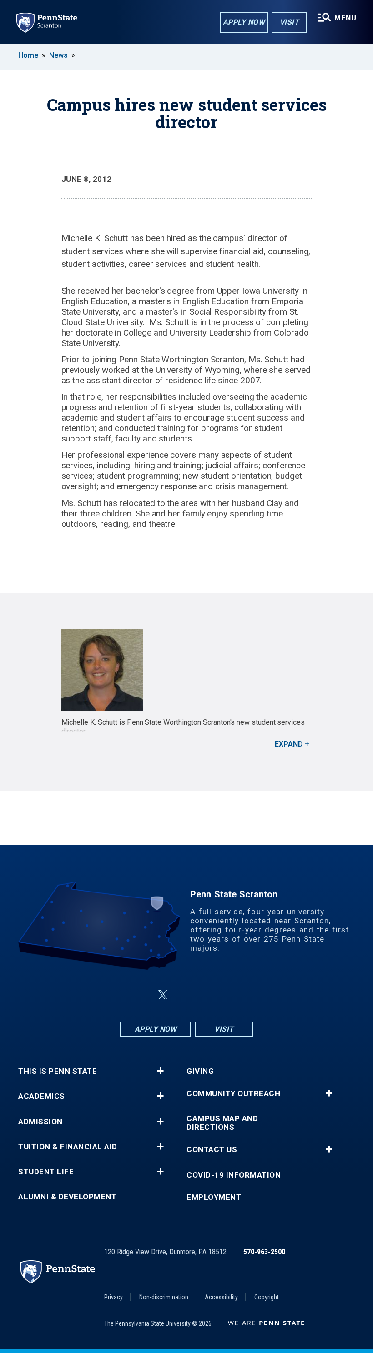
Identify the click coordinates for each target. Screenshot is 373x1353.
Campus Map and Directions (222, 1123)
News (58, 55)
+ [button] (160, 1071)
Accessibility (221, 1297)
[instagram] (232, 994)
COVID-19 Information (233, 1175)
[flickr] (184, 994)
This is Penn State (57, 1071)
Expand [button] (289, 744)
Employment (213, 1197)
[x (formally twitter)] (162, 994)
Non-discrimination (163, 1297)
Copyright (266, 1297)
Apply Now (244, 22)
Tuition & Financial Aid (67, 1147)
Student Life (46, 1172)
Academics (41, 1096)
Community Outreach (233, 1093)
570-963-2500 (264, 1252)
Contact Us (211, 1149)
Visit (289, 22)
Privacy (113, 1297)
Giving (200, 1071)
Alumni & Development (67, 1197)
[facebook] (141, 994)
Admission (40, 1121)
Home (28, 55)
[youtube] (208, 994)
